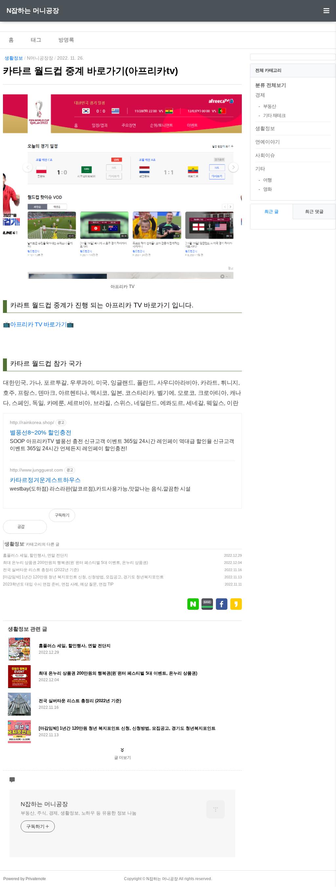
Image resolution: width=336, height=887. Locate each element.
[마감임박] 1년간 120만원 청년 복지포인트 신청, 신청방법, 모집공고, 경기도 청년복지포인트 (83, 577)
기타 (260, 168)
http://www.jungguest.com (36, 469)
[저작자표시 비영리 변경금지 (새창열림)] (233, 518)
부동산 (269, 106)
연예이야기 (267, 142)
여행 (267, 180)
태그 (36, 40)
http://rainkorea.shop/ (32, 422)
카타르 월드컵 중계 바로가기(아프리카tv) (90, 71)
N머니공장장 (40, 58)
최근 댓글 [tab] (314, 211)
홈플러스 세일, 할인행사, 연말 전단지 (35, 555)
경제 (260, 95)
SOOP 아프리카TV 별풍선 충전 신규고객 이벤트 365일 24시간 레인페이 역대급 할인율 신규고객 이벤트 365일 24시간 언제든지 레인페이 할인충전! (122, 444)
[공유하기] (37, 526)
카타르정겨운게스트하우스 (45, 480)
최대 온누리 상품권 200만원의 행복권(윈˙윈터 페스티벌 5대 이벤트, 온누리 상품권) (75, 562)
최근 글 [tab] (271, 211)
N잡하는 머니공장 (33, 10)
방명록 (66, 40)
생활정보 (14, 58)
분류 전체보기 (270, 85)
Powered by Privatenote (24, 879)
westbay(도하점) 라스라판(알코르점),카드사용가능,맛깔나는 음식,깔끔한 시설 (100, 489)
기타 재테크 (274, 115)
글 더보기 (122, 757)
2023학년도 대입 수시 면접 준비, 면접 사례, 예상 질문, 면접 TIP (58, 584)
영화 (267, 189)
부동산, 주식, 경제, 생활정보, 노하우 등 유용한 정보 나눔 (78, 813)
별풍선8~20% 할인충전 (41, 432)
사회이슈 (265, 155)
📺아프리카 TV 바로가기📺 (38, 324)
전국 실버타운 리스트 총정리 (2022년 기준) (41, 570)
